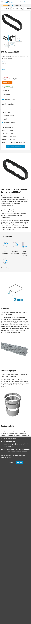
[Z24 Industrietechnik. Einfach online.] (9, 2)
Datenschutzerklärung (6, 457)
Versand (10, 79)
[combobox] (10, 63)
